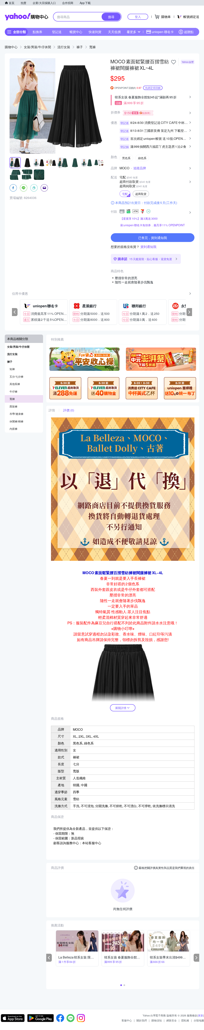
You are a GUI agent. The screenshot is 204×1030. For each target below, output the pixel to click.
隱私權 (185, 1020)
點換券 (37, 31)
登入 (138, 17)
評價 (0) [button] (68, 410)
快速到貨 (95, 31)
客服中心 (127, 1020)
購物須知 (156, 1020)
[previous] (15, 312)
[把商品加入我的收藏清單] (173, 62)
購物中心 (11, 47)
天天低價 (114, 31)
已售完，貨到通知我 (152, 237)
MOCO (124, 168)
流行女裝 (63, 47)
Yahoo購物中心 (26, 17)
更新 (200, 1015)
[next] (189, 312)
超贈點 (189, 31)
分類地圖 (199, 1020)
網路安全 (171, 1020)
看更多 (131, 31)
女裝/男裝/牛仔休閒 (37, 47)
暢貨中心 (76, 31)
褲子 (79, 47)
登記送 (57, 31)
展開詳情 (120, 708)
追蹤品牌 (139, 168)
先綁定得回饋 (153, 88)
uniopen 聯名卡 (163, 31)
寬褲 (92, 47)
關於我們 (141, 1020)
